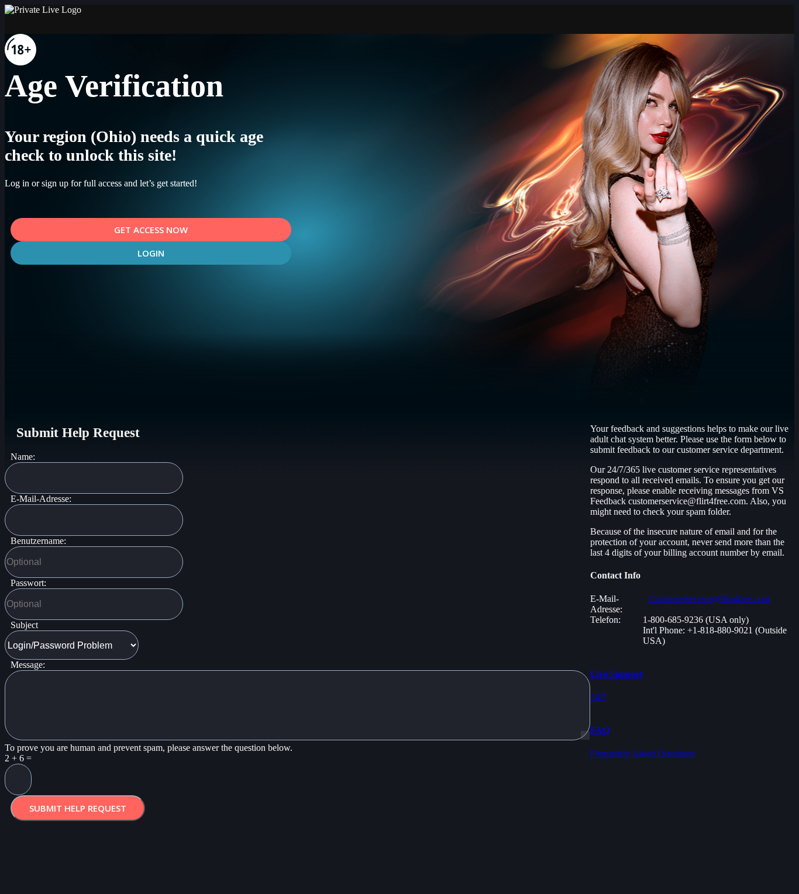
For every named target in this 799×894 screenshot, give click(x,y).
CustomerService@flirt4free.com (709, 599)
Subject (24, 625)
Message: (28, 665)
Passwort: (28, 583)
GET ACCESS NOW (151, 229)
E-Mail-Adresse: (41, 499)
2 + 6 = (18, 758)
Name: (23, 457)
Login (150, 253)
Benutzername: (38, 541)
